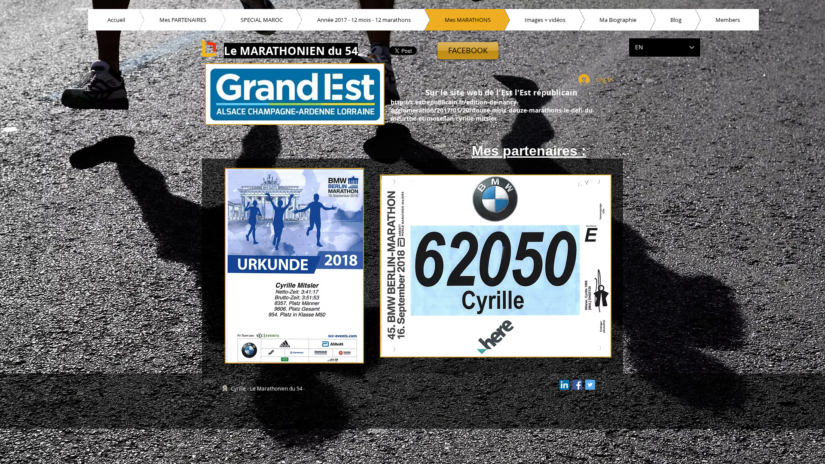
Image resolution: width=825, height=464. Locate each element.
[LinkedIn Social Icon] (564, 385)
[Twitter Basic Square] (590, 385)
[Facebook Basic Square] (577, 385)
